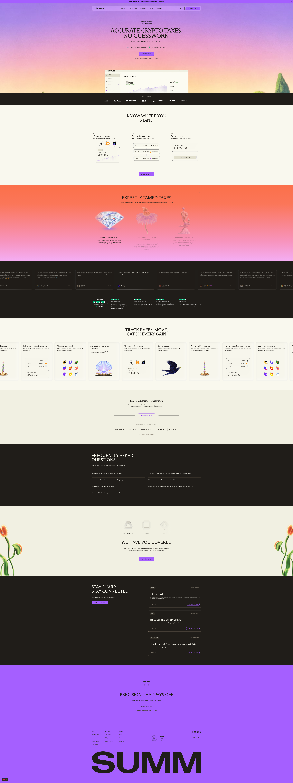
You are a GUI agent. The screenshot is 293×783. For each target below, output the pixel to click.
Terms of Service (196, 737)
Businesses (143, 8)
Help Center (109, 741)
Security (193, 740)
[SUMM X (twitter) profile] (192, 732)
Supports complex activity (146, 237)
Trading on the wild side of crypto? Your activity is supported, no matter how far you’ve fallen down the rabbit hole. (146, 242)
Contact (121, 741)
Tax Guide (108, 734)
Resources (159, 8)
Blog (106, 738)
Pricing (151, 8)
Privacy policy (195, 734)
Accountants (133, 8)
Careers (121, 738)
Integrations (123, 8)
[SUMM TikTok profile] (200, 732)
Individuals (95, 738)
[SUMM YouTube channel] (195, 732)
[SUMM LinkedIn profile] (198, 732)
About (120, 734)
